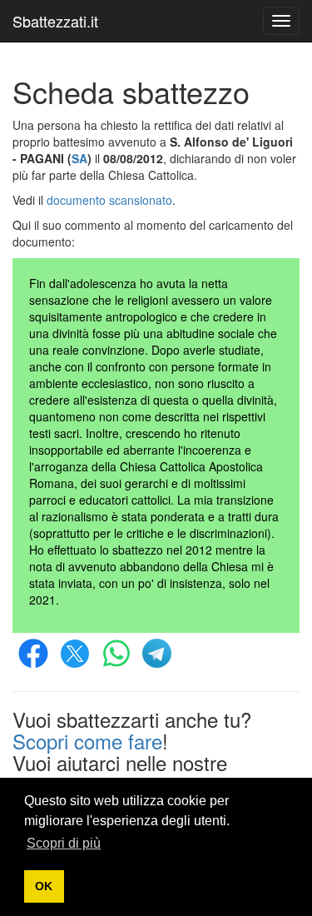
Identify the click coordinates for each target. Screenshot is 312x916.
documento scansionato (109, 200)
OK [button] (43, 886)
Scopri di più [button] (64, 843)
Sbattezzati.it (55, 21)
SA (79, 158)
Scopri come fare (87, 740)
